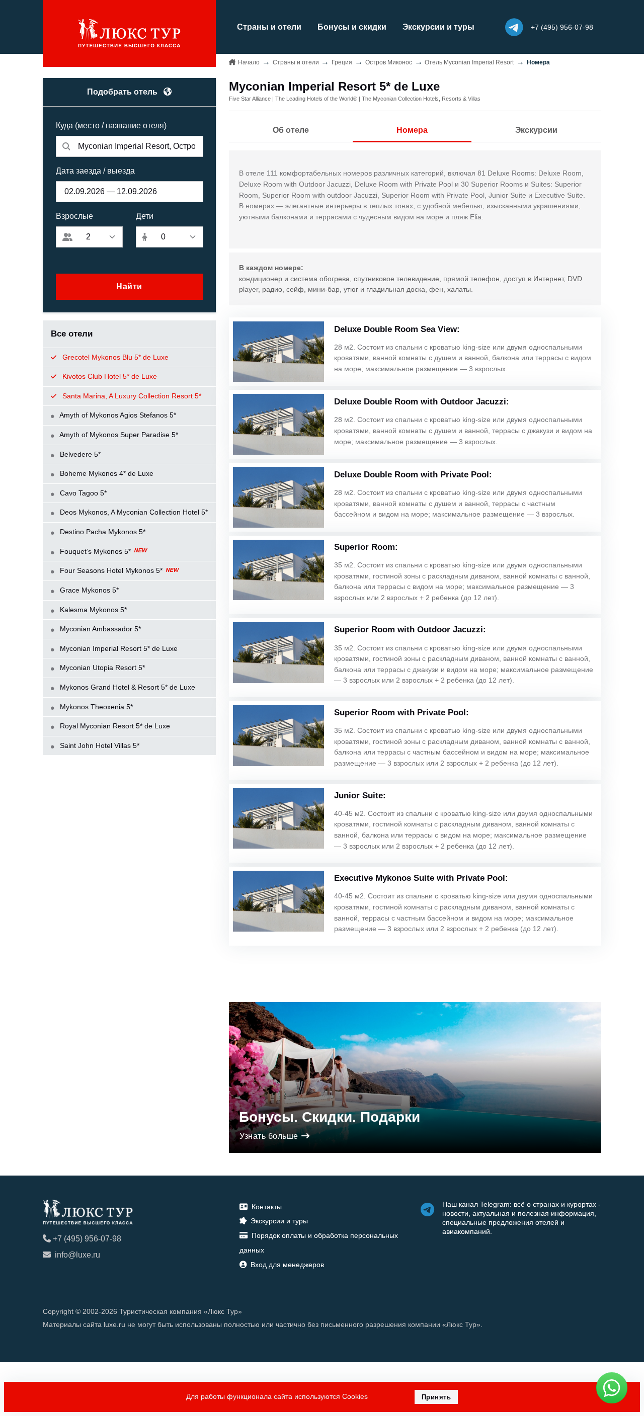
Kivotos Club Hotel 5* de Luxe (108, 376)
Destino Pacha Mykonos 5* (101, 532)
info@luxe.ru (77, 1255)
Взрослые (74, 216)
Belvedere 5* (79, 454)
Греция (342, 62)
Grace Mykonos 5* (88, 590)
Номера (412, 130)
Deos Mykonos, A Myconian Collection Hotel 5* (133, 512)
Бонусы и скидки (351, 27)
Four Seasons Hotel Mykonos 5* (111, 570)
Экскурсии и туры (438, 27)
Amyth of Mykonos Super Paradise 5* (118, 435)
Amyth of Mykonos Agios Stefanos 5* (117, 415)
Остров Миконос (388, 62)
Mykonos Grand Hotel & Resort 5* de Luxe (126, 687)
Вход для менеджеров (287, 1265)
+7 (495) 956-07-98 (87, 1238)
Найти (129, 286)
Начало (249, 62)
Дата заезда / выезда (95, 170)
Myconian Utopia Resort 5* (101, 667)
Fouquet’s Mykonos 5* (95, 551)
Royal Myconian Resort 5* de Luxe (114, 726)
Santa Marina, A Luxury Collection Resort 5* (130, 396)
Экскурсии (536, 130)
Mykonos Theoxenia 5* (95, 707)
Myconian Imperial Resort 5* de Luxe (118, 648)
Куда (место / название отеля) (111, 125)
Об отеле (291, 130)
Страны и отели (269, 27)
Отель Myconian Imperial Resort (469, 62)
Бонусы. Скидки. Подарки (329, 1117)
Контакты (267, 1207)
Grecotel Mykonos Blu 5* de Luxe (114, 357)
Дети (144, 216)
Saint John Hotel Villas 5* (98, 745)
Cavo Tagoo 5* (82, 493)
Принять (436, 1397)
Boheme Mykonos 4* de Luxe (105, 473)
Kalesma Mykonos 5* (92, 610)
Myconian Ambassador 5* (99, 629)
